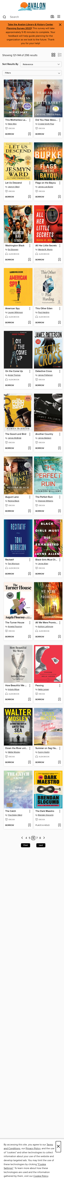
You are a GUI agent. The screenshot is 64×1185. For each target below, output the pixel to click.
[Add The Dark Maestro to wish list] (59, 825)
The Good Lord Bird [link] (15, 434)
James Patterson (45, 375)
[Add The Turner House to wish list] (29, 637)
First (25, 845)
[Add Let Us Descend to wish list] (29, 197)
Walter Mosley (14, 752)
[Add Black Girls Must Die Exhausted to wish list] (59, 574)
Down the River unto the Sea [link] (16, 748)
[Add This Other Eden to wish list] (59, 323)
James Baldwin (44, 438)
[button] (53, 55)
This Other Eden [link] (44, 308)
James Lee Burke (45, 187)
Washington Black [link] (14, 245)
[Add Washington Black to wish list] (29, 260)
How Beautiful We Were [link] (16, 685)
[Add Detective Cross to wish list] (59, 385)
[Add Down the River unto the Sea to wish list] (29, 763)
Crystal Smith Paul (46, 124)
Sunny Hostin (44, 752)
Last (41, 845)
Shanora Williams (45, 501)
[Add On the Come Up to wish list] (29, 385)
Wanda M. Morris (45, 249)
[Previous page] (22, 838)
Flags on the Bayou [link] (45, 183)
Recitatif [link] (9, 559)
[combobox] (25, 17)
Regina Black (13, 501)
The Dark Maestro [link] (44, 811)
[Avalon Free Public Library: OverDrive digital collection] (32, 7)
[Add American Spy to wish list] (29, 323)
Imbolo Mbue (13, 689)
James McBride (14, 438)
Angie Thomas (14, 375)
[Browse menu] (59, 17)
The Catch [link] (10, 811)
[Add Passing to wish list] (59, 700)
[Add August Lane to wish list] (29, 511)
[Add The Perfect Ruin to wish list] (59, 511)
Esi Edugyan (13, 249)
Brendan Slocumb (45, 815)
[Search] (4, 16)
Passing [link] (39, 685)
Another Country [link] (44, 434)
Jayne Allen (43, 563)
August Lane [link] (12, 497)
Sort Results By (10, 64)
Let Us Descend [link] (13, 183)
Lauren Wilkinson (15, 312)
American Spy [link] (12, 308)
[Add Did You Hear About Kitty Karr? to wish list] (59, 134)
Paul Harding (43, 312)
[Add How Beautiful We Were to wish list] (29, 700)
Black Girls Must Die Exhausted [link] (46, 559)
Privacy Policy (33, 1148)
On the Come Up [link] (14, 371)
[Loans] (52, 17)
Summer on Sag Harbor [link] (46, 748)
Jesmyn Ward (13, 187)
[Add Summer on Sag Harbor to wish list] (59, 763)
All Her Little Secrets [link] (46, 245)
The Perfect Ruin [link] (44, 497)
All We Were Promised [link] (46, 622)
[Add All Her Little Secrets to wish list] (59, 260)
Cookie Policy (40, 1176)
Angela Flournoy (15, 626)
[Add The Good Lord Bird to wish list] (29, 448)
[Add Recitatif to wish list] (29, 574)
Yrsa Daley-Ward (15, 815)
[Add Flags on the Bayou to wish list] (59, 197)
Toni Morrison (13, 563)
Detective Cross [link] (43, 371)
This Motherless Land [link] (16, 120)
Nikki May (12, 124)
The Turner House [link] (14, 622)
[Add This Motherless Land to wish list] (29, 134)
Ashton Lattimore (45, 626)
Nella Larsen (43, 689)
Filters (8, 73)
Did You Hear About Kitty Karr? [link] (46, 120)
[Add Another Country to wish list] (59, 448)
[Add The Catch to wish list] (29, 825)
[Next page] (44, 838)
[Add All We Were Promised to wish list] (59, 637)
